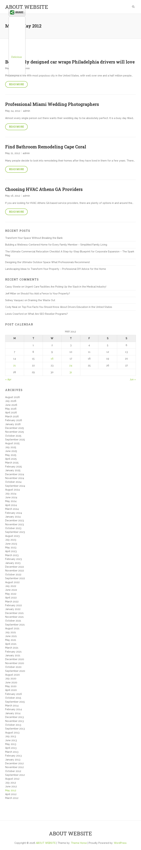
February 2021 (13, 651)
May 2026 (11, 408)
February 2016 (13, 694)
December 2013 (14, 717)
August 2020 (12, 674)
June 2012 (11, 786)
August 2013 (12, 732)
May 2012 (10, 790)
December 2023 (14, 520)
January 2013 (12, 759)
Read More (16, 84)
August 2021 (12, 628)
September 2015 (15, 701)
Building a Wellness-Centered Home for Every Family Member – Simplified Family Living (56, 244)
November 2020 (14, 663)
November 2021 (14, 617)
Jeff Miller (10, 293)
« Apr (8, 379)
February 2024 (13, 513)
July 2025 (10, 447)
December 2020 (14, 659)
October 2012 (13, 771)
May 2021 (10, 640)
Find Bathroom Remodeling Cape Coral (45, 147)
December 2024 (14, 474)
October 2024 (13, 482)
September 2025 (15, 439)
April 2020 (11, 690)
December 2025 (14, 428)
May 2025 (10, 455)
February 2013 (13, 755)
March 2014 (12, 705)
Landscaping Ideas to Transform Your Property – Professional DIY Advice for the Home (55, 269)
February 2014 (13, 709)
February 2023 (13, 559)
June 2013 (11, 740)
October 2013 (13, 724)
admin (26, 68)
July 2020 (10, 678)
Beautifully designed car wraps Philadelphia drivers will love (70, 62)
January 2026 (13, 424)
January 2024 (13, 516)
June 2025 (11, 451)
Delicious (16, 57)
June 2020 (11, 682)
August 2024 (12, 489)
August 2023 (12, 536)
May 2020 (11, 686)
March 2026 (12, 416)
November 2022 (14, 570)
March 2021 (11, 647)
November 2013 (14, 721)
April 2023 (11, 551)
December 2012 (14, 763)
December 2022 (14, 566)
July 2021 (10, 632)
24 (70, 365)
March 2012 (11, 798)
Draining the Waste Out (41, 300)
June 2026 (11, 405)
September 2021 (15, 624)
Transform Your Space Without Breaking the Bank (34, 238)
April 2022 (11, 597)
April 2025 (11, 458)
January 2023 (12, 563)
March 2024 (12, 509)
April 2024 (11, 505)
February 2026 (13, 420)
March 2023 (12, 555)
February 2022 (13, 605)
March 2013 (11, 751)
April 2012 (11, 794)
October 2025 (13, 435)
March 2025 (12, 462)
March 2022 (12, 601)
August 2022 (12, 582)
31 (70, 372)
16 (52, 358)
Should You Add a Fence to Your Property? (45, 293)
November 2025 (14, 431)
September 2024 (15, 485)
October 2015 (13, 697)
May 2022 (10, 593)
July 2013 (10, 736)
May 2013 (10, 744)
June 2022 (11, 589)
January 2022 (12, 609)
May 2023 (10, 547)
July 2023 (10, 539)
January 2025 (12, 470)
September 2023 (15, 532)
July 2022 (10, 586)
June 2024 (11, 497)
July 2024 (10, 493)
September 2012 (15, 775)
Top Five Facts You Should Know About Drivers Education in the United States (67, 307)
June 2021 (11, 636)
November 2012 (14, 767)
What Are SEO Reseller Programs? (48, 313)
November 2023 (14, 524)
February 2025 (13, 466)
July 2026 (10, 401)
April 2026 (11, 412)
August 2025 (12, 443)
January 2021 (12, 655)
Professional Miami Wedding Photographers (52, 104)
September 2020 (15, 671)
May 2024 (11, 501)
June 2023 (11, 543)
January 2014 (12, 713)
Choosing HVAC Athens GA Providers (44, 189)
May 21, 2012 (12, 153)
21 (14, 365)
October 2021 (13, 620)
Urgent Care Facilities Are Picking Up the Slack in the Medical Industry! (65, 286)
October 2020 (13, 667)
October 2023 (13, 528)
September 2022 (15, 578)
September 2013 (15, 728)
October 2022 (13, 574)
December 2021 (14, 613)
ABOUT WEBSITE (26, 6)
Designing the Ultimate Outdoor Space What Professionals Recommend (47, 262)
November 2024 (14, 478)
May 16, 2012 (12, 195)
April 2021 (11, 644)
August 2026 (12, 397)
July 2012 (10, 782)
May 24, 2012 (12, 110)
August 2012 (12, 778)
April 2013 (11, 748)
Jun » (133, 379)
